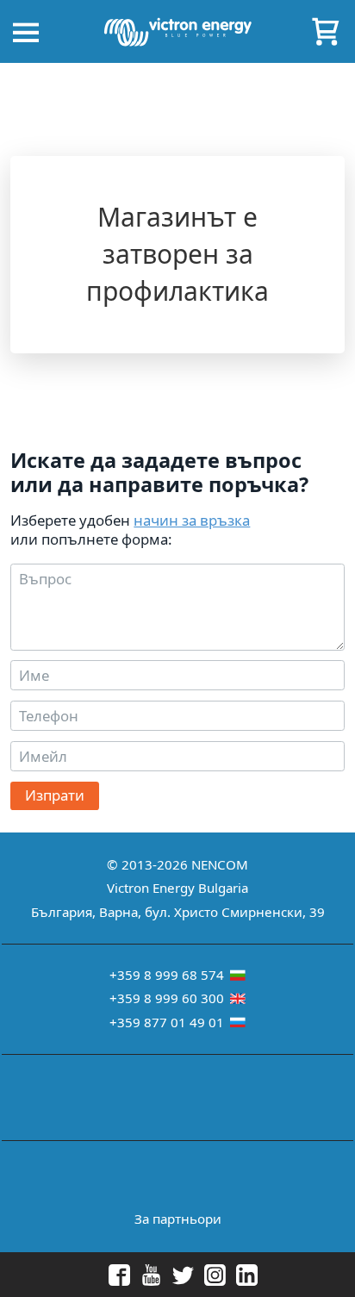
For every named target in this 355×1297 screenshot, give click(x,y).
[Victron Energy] (177, 27)
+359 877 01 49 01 (168, 1022)
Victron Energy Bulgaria (177, 887)
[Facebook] (109, 1275)
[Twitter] (173, 1275)
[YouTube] (141, 1275)
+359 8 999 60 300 (168, 998)
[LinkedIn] (236, 1275)
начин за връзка (192, 520)
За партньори (177, 1218)
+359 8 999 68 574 (168, 974)
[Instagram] (204, 1275)
